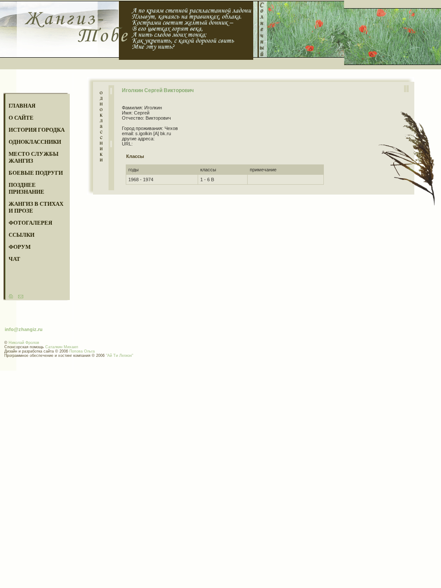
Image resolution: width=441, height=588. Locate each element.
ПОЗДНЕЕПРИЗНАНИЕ (26, 188)
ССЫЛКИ (21, 235)
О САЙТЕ (21, 118)
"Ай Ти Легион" (119, 355)
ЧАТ (14, 259)
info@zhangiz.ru (24, 329)
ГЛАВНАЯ (22, 105)
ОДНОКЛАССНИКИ (35, 142)
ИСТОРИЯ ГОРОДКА (37, 130)
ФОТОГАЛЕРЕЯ (30, 223)
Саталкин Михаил (61, 347)
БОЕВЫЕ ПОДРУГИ (36, 173)
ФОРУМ (20, 247)
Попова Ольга (82, 351)
